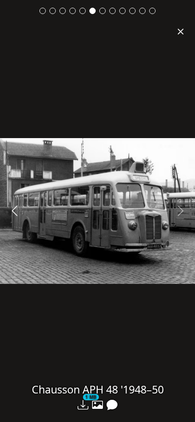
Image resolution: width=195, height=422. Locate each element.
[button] (83, 405)
